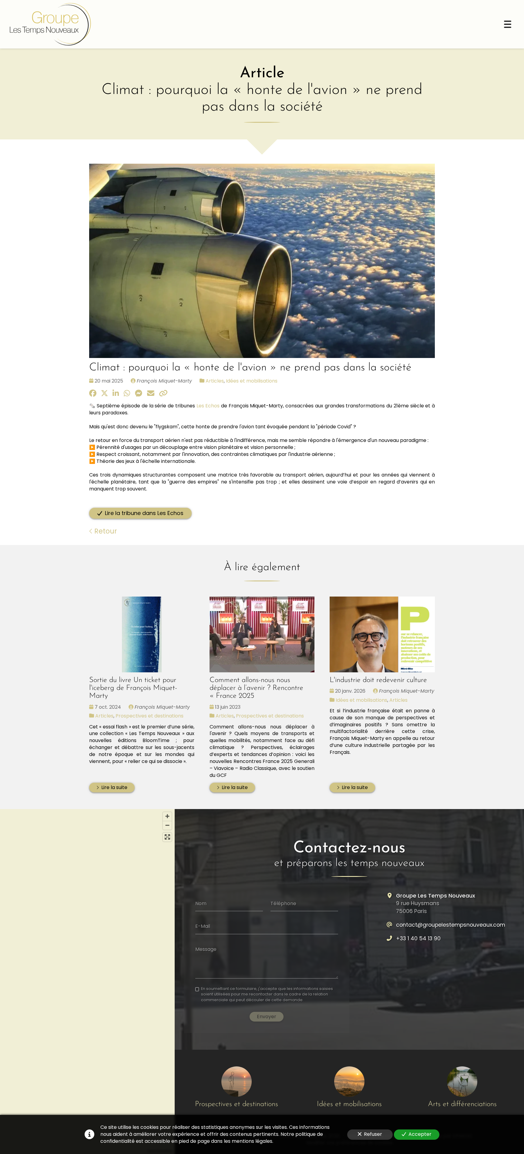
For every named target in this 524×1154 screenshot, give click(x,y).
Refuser (373, 1134)
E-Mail (202, 926)
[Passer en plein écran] (167, 837)
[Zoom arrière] (167, 825)
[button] (87, 977)
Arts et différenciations (462, 1104)
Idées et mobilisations (251, 380)
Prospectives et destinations (149, 715)
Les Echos (208, 405)
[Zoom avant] (167, 816)
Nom (201, 903)
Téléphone (283, 903)
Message (206, 949)
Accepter (420, 1134)
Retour (104, 531)
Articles (215, 380)
